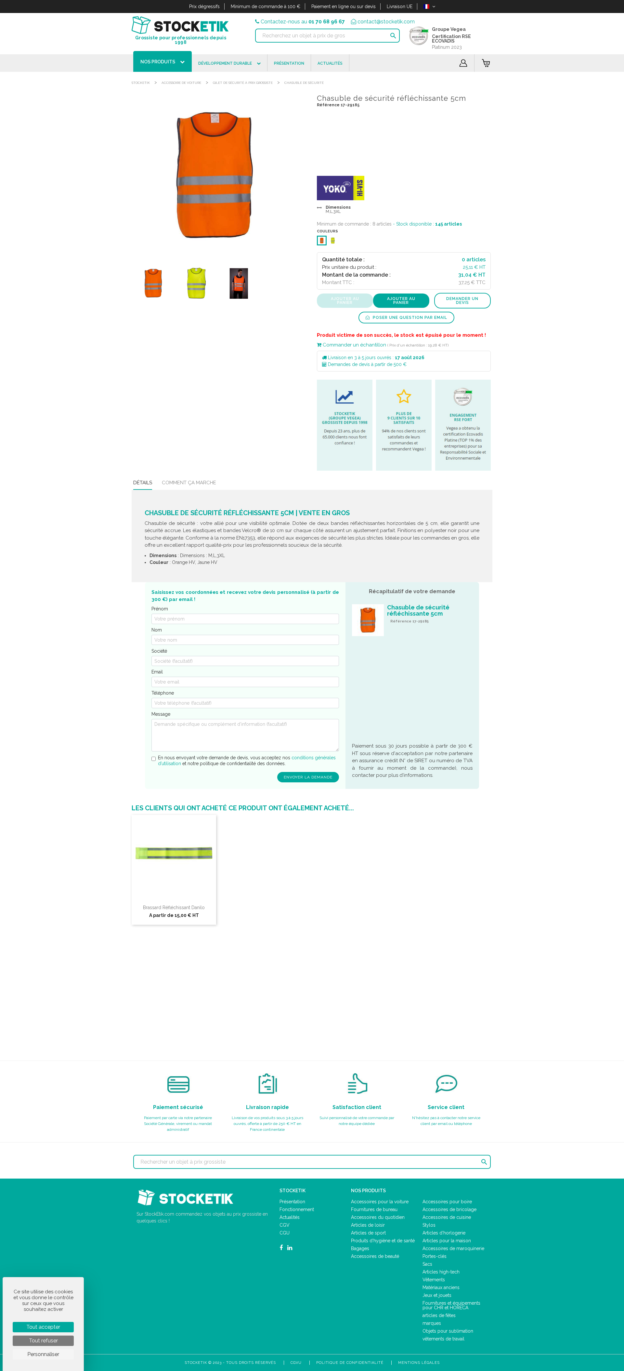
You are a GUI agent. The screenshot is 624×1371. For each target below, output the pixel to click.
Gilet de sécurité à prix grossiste (243, 83)
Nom (156, 630)
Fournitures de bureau (374, 1209)
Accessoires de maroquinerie (453, 1248)
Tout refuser (43, 1341)
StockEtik (141, 83)
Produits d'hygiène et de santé (383, 1240)
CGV (285, 1225)
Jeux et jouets (436, 1295)
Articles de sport (368, 1233)
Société (159, 651)
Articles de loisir (368, 1225)
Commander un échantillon (353, 345)
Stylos (429, 1225)
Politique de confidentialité (350, 1363)
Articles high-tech (441, 1272)
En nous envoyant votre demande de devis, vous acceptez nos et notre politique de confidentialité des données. (247, 760)
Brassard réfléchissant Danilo (174, 907)
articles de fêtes (439, 1315)
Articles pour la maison (446, 1240)
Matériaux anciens (441, 1287)
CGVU (296, 1363)
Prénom (159, 609)
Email (157, 672)
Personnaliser (43, 1354)
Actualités (290, 1217)
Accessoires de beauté (375, 1256)
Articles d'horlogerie (443, 1233)
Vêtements (433, 1279)
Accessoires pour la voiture (380, 1201)
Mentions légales (419, 1363)
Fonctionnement (297, 1209)
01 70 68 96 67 (326, 22)
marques (431, 1323)
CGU (285, 1233)
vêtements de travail (443, 1339)
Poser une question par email (409, 317)
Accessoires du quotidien (378, 1217)
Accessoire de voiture (181, 83)
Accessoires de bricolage (449, 1209)
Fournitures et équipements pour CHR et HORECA (451, 1305)
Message (160, 714)
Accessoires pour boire (447, 1201)
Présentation (292, 1201)
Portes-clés (434, 1256)
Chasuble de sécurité (304, 83)
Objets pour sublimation (447, 1331)
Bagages (360, 1248)
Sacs (427, 1264)
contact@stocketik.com (386, 22)
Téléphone (162, 693)
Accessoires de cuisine (446, 1217)
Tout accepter (43, 1327)
